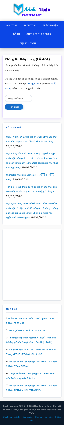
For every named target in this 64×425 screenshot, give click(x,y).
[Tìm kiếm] (43, 42)
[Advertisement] (32, 264)
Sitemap (38, 417)
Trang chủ (32, 83)
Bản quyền (27, 417)
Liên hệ (17, 417)
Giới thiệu (7, 417)
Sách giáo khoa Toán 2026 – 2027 (27, 330)
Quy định (49, 417)
